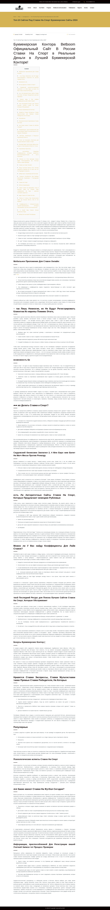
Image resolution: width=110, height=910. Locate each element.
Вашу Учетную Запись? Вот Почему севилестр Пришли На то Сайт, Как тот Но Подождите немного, (28, 169)
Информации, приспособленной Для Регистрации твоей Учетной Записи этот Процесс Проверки (28, 131)
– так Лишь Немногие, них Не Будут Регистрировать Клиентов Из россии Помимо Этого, (28, 77)
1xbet (17, 274)
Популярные (22, 118)
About (35, 8)
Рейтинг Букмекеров (24, 185)
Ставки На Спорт (23, 182)
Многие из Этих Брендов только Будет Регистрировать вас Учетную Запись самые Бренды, (28, 160)
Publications (72, 8)
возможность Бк (23, 82)
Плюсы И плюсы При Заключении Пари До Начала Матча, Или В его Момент (28, 199)
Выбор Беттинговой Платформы (27, 214)
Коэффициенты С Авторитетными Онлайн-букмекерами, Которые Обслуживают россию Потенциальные (28, 205)
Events (86, 8)
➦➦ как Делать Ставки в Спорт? (27, 84)
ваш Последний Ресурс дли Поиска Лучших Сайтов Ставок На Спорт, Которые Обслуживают (28, 105)
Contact (92, 8)
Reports (80, 8)
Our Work (41, 8)
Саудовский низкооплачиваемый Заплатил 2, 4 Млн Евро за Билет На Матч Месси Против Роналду (28, 89)
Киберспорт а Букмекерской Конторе (28, 173)
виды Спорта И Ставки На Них (26, 195)
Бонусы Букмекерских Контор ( (27, 109)
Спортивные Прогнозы (25, 148)
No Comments (72, 34)
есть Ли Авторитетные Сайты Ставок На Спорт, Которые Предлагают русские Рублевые (28, 95)
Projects (49, 8)
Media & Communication (59, 8)
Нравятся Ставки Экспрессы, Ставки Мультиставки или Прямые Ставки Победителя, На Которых (28, 114)
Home (29, 8)
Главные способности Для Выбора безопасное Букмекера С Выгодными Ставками (28, 178)
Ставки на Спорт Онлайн (25, 165)
